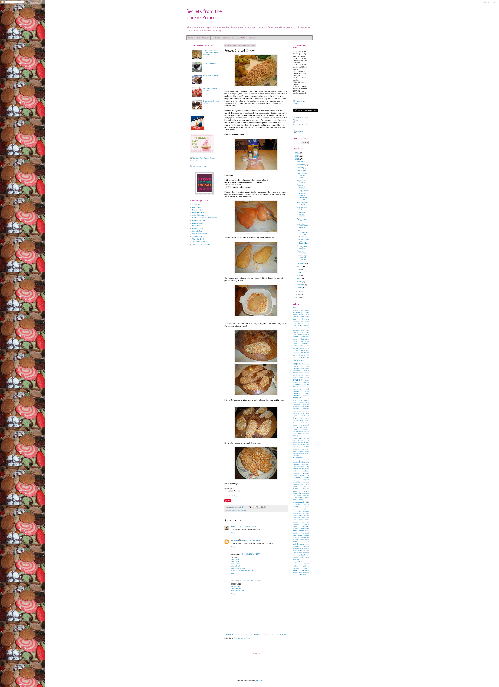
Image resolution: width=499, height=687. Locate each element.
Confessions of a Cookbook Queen (204, 218)
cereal (301, 350)
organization (297, 480)
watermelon (296, 568)
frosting (296, 415)
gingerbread (305, 425)
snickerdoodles (303, 537)
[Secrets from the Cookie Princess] (294, 123)
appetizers (297, 312)
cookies (297, 379)
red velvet (297, 511)
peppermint (297, 493)
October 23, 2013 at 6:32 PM (246, 526)
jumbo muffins (301, 444)
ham (299, 433)
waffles (295, 566)
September (301, 263)
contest (306, 370)
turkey (306, 555)
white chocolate (301, 570)
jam (305, 442)
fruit (295, 418)
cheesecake (304, 353)
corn (300, 382)
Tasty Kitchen (197, 236)
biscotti (295, 328)
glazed (299, 427)
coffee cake (304, 368)
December (301, 162)
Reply (233, 533)
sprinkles (296, 544)
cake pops (304, 345)
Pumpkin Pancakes (301, 252)
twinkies (295, 557)
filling (307, 406)
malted (302, 453)
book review (297, 334)
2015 (297, 153)
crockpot (296, 391)
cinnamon (305, 366)
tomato (299, 553)
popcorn (306, 497)
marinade (296, 455)
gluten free (305, 427)
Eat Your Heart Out (198, 223)
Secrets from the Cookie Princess (204, 14)
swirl (300, 550)
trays (297, 555)
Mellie (233, 526)
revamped (306, 511)
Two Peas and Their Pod (201, 244)
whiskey (306, 568)
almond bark (304, 308)
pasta (302, 484)
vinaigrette (296, 564)
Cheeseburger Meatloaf (302, 247)
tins (308, 550)
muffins (306, 471)
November (301, 165)
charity (306, 350)
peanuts (306, 489)
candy (295, 348)
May (299, 276)
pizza (295, 497)
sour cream (305, 539)
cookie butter (304, 373)
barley (307, 321)
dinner (238, 510)
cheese (296, 352)
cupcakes (296, 393)
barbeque (296, 321)
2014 (297, 156)
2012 (297, 292)
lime (307, 449)
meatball (306, 460)
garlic (301, 420)
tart (304, 550)
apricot (301, 314)
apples (295, 314)
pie (294, 495)
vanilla (301, 557)
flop (299, 411)
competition (296, 370)
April (299, 279)
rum (307, 517)
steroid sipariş (236, 564)
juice (294, 444)
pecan (295, 491)
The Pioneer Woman (199, 242)
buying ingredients (301, 343)
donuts (306, 400)
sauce (295, 526)
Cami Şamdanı (236, 588)
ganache (295, 420)
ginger (295, 425)
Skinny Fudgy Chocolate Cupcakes (302, 258)
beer (294, 326)
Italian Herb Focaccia (210, 76)
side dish (297, 535)
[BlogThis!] (257, 507)
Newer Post (229, 634)
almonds (295, 310)
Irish (301, 442)
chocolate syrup (303, 364)
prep (307, 500)
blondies (296, 332)
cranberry (297, 384)
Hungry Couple (197, 228)
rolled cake (305, 513)
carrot (307, 348)
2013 (297, 159)
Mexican (302, 462)
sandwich (305, 522)
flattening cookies (301, 409)
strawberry (296, 546)
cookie (295, 373)
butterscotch (304, 341)
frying (301, 418)
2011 (297, 295)
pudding (306, 504)
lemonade (296, 449)
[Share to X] (259, 507)
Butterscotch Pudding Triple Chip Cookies (302, 196)
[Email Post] (250, 507)
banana (305, 319)
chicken (232, 510)
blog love (305, 330)
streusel (306, 546)
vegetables (297, 561)
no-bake (306, 473)
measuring (296, 460)
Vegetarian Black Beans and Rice (302, 226)
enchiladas (296, 404)
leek (307, 444)
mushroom (296, 473)
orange (306, 478)
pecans (306, 491)
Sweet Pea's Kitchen (199, 234)
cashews (295, 350)
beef (307, 323)
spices (295, 542)
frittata (307, 413)
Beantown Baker (198, 210)
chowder (295, 366)
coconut (296, 368)
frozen (303, 415)
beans (300, 323)
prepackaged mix (301, 502)
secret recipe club (301, 531)
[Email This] (254, 507)
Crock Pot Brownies (210, 63)
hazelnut (306, 433)
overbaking (296, 482)
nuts (307, 475)
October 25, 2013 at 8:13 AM (251, 540)
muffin (295, 471)
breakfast (305, 337)
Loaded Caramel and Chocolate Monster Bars (302, 233)
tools (304, 553)
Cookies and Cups (198, 220)
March (299, 282)
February (300, 285)
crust (307, 391)
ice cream (298, 440)
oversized (306, 482)
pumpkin (296, 506)
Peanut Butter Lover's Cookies (302, 214)
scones (295, 528)
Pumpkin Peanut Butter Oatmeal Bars (303, 241)
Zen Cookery (301, 170)
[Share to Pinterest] (264, 507)
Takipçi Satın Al (236, 586)
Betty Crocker (303, 326)
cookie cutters (298, 375)
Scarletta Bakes (197, 231)
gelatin (307, 420)
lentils (302, 449)
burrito (295, 341)
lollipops (300, 451)
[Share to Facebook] (262, 507)
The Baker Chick (198, 239)
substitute (296, 548)
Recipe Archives (203, 38)
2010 (297, 298)
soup (299, 540)
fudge (307, 418)
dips (304, 398)
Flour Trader (196, 226)
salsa (307, 520)
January (300, 288)
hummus (306, 438)
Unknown (235, 507)
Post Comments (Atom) (242, 638)
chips (294, 358)
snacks (306, 535)
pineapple (306, 495)
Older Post (283, 634)
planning (300, 497)
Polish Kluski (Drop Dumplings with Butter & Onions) (210, 52)
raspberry (305, 509)
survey (295, 550)
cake (295, 345)
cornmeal (306, 382)
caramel (301, 348)
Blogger (259, 681)
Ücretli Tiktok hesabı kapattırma (242, 570)
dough (295, 402)
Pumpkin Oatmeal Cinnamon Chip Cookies (302, 188)
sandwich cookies (301, 524)
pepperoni (305, 493)
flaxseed (295, 411)
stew (307, 544)
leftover (295, 447)
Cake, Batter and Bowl (200, 215)
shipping (295, 533)
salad (301, 520)
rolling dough (298, 515)
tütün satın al (235, 566)
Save (228, 501)
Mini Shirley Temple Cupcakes (210, 89)
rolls (304, 515)
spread (306, 542)
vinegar (306, 564)
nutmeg (301, 475)
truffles (301, 555)
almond (295, 308)
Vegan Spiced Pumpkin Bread (302, 175)
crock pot (304, 389)
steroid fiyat (235, 559)
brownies (305, 339)
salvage (295, 522)
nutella (295, 475)
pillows (299, 495)
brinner (295, 339)
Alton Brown (304, 310)
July (298, 269)
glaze (294, 427)
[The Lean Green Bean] (204, 194)
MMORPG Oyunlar (237, 591)
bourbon (306, 334)
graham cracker (301, 429)
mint (300, 469)
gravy (300, 431)
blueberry (305, 332)
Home (190, 38)
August (300, 266)
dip (300, 398)
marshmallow (298, 458)
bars (295, 323)
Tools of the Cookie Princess (223, 38)
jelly (307, 442)
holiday (295, 436)
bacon (302, 316)
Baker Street (196, 207)
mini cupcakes (298, 466)
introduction (296, 442)
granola (295, 431)
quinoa (295, 509)
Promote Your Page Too (300, 125)
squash (302, 544)
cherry (295, 355)
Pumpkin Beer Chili (302, 208)
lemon (306, 447)
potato (301, 500)
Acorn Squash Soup (302, 220)
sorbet (295, 539)
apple (307, 312)
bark (302, 321)
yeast (298, 575)
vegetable (296, 559)
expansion (301, 406)
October (300, 168)
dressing (301, 402)
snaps (295, 537)
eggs (307, 402)
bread (295, 337)
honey (300, 438)
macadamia (296, 453)
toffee (295, 553)
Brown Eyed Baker (198, 212)
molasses (305, 469)
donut (300, 400)
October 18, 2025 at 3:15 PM (250, 554)
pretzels (243, 510)
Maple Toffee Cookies (301, 181)
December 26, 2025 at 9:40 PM (251, 581)
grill (303, 431)
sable (294, 520)
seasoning (305, 528)
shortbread (305, 533)
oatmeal (296, 478)
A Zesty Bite (196, 205)
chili (307, 355)
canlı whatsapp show (238, 568)
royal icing (301, 517)
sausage (306, 526)
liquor (294, 451)
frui (308, 415)
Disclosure (252, 38)
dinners (295, 398)
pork (294, 500)
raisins (300, 509)
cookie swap (304, 377)
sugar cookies (304, 548)
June (299, 272)
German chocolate (301, 423)
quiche (307, 506)
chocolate (303, 357)
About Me (241, 38)
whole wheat (297, 572)
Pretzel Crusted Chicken (302, 203)
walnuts (306, 566)
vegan (307, 557)
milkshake (305, 464)
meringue (296, 462)
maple (307, 453)
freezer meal (300, 413)
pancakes (296, 484)
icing (307, 440)
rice (299, 513)
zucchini (303, 575)
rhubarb (295, 513)
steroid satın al (236, 562)
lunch (307, 451)
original (306, 480)
